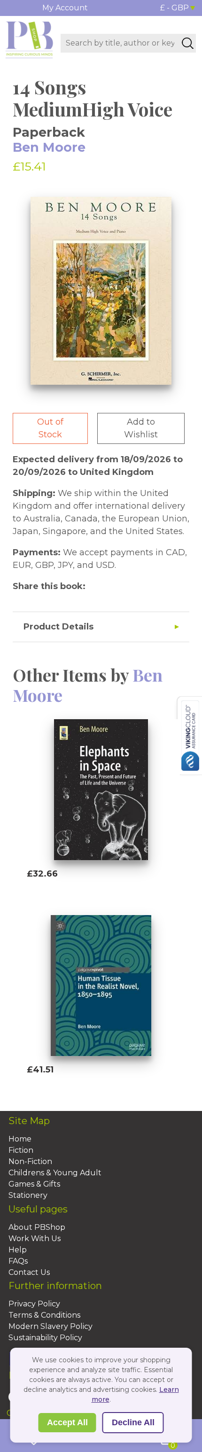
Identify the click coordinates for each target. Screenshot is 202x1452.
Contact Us (29, 1272)
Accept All (67, 1422)
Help (17, 1249)
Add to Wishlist (141, 428)
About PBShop (36, 1227)
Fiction (20, 1150)
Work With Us (34, 1238)
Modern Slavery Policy (50, 1326)
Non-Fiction (30, 1161)
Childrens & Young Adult (54, 1172)
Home (19, 1138)
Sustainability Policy (45, 1337)
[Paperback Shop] (29, 39)
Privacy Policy (34, 1303)
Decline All (133, 1422)
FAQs (18, 1261)
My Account (65, 7)
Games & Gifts (34, 1184)
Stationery (27, 1195)
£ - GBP (174, 7)
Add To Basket (70, 891)
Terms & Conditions (44, 1315)
